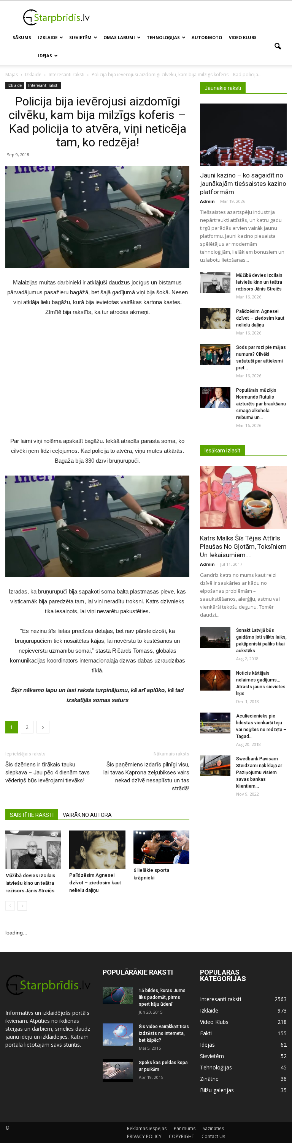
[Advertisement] (197, 17)
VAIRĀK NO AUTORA (87, 815)
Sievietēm (80, 37)
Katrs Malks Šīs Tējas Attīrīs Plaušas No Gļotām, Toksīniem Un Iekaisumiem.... (243, 546)
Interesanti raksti (43, 85)
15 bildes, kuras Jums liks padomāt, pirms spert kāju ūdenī (162, 997)
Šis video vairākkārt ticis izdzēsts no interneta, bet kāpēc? (164, 1033)
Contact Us (213, 1136)
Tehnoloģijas (163, 37)
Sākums (22, 37)
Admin (207, 201)
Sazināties (213, 1128)
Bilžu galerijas (217, 1090)
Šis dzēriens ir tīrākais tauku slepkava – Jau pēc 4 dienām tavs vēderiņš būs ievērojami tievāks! (47, 772)
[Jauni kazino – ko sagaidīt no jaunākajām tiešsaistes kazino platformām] (243, 135)
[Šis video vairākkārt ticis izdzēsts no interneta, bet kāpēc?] (118, 1034)
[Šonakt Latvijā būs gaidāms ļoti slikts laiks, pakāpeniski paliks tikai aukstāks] (215, 637)
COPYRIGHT (181, 1136)
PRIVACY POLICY (144, 1136)
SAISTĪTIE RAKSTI (32, 815)
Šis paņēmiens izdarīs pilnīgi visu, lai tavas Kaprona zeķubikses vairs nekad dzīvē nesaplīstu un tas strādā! (146, 776)
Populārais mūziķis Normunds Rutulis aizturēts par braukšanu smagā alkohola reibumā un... (261, 404)
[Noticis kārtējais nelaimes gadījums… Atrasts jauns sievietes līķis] (215, 680)
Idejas (45, 55)
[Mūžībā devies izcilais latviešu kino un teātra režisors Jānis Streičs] (33, 850)
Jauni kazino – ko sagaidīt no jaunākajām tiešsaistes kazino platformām (243, 183)
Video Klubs (243, 37)
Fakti (206, 1033)
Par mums (184, 1128)
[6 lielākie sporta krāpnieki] (161, 847)
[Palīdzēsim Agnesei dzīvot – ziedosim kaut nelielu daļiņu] (97, 849)
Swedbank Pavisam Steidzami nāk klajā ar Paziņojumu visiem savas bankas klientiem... (259, 772)
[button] (277, 47)
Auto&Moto (207, 37)
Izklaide (47, 37)
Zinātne (209, 1078)
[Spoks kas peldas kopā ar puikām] (118, 1070)
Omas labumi (119, 37)
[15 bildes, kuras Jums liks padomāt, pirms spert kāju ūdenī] (118, 995)
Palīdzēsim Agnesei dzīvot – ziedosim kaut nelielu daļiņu (95, 882)
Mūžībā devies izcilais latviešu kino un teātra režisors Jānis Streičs (30, 883)
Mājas (11, 74)
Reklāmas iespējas (147, 1128)
